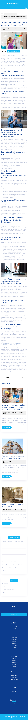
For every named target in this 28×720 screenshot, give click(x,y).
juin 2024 (14, 630)
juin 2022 (14, 643)
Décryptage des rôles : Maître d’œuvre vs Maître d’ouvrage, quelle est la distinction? (13, 407)
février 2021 (14, 654)
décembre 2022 (14, 639)
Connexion (14, 691)
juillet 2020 (14, 660)
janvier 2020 (14, 671)
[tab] (26, 7)
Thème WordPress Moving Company (13, 716)
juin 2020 (14, 662)
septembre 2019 (14, 679)
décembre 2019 (14, 673)
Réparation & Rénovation (10, 13)
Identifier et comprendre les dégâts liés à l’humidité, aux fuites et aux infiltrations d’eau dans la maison (13, 544)
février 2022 (14, 645)
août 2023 (14, 635)
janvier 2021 (14, 656)
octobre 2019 (14, 677)
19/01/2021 (6, 509)
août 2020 (14, 658)
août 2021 (14, 647)
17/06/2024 (5, 28)
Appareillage (5, 583)
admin (12, 28)
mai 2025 (14, 628)
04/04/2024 (6, 412)
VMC (3, 592)
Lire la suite (7, 428)
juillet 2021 (14, 649)
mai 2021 (14, 652)
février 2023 (14, 637)
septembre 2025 (14, 626)
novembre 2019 (14, 675)
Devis (3, 586)
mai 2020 (14, 664)
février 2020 (14, 668)
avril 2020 (14, 666)
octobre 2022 (14, 641)
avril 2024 (14, 633)
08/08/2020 (6, 461)
